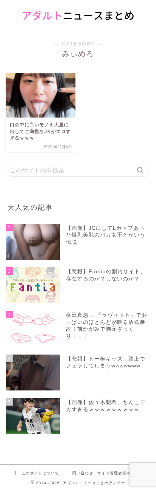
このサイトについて (40, 473)
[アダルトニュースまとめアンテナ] (78, 24)
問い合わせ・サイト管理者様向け (103, 473)
